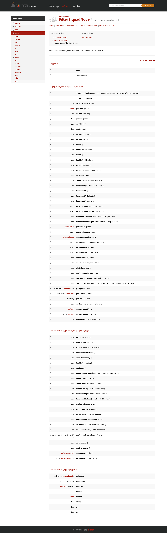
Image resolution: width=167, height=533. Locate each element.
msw (17, 63)
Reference (66, 6)
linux (17, 57)
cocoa (17, 39)
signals (18, 72)
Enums (51, 25)
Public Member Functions (64, 25)
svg (16, 75)
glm (16, 81)
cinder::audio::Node (61, 40)
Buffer (70, 309)
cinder (17, 23)
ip (15, 54)
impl (16, 51)
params (18, 66)
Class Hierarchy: (57, 33)
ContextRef (69, 227)
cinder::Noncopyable (59, 37)
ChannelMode (68, 237)
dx (16, 42)
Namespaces (17, 18)
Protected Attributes (106, 25)
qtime (17, 69)
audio (17, 33)
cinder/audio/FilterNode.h (110, 20)
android (18, 26)
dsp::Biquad (68, 476)
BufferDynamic (67, 453)
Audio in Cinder (87, 37)
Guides (76, 6)
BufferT (63, 486)
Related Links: (87, 33)
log (16, 60)
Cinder (91, 530)
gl (15, 48)
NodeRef (67, 288)
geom (17, 45)
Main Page (54, 6)
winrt (17, 78)
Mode (72, 108)
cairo (17, 36)
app (16, 30)
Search (148, 6)
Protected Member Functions (86, 25)
